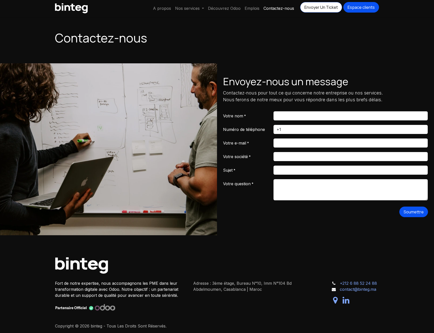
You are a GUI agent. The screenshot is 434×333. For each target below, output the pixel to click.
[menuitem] (162, 8)
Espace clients (361, 7)
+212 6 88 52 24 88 (358, 283)
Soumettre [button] (414, 212)
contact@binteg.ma (358, 289)
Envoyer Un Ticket (321, 7)
